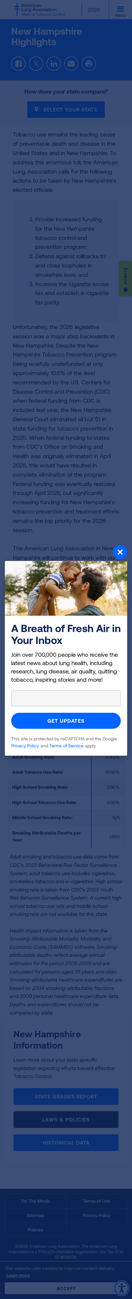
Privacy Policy (25, 745)
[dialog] (66, 649)
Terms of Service (66, 745)
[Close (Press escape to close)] (66, 553)
